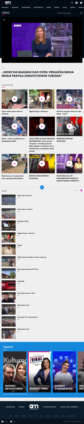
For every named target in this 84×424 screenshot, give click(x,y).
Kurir (10, 416)
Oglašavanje (10, 407)
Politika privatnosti (49, 407)
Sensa (63, 416)
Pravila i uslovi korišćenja (69, 407)
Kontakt (21, 407)
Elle (41, 416)
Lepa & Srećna (71, 416)
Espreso (17, 416)
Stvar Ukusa (56, 416)
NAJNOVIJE (7, 85)
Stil (36, 416)
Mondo (24, 416)
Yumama (47, 416)
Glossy (30, 416)
